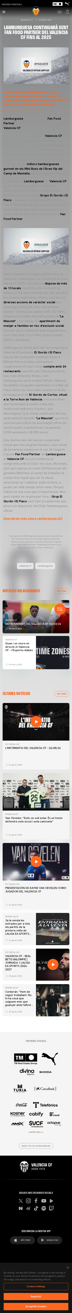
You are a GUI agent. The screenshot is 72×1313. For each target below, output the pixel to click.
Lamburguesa (45, 566)
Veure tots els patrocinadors (36, 1145)
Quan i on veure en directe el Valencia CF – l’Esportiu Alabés (19, 647)
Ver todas (62, 591)
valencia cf (25, 566)
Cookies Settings (36, 1286)
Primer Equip (11, 814)
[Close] (68, 1267)
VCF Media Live (12, 744)
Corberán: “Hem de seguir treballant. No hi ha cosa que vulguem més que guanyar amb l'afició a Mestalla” (19, 1000)
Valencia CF (27, 20)
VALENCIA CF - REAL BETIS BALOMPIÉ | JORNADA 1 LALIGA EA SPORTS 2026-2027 (18, 962)
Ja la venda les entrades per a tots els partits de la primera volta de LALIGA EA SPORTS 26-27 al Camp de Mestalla (17, 930)
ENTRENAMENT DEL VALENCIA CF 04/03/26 (33, 624)
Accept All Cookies (36, 1306)
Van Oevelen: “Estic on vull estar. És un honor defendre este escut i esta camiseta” (34, 819)
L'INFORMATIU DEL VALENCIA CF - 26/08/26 (33, 748)
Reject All (36, 1296)
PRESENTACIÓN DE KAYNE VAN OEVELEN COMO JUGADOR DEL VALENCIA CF (35, 889)
